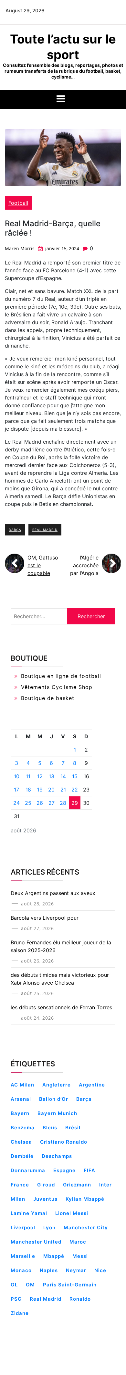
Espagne (64, 1170)
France (20, 1185)
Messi (80, 1256)
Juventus (45, 1199)
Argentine (92, 1085)
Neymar (76, 1270)
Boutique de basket (47, 698)
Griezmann (77, 1185)
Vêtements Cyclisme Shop (56, 687)
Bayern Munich (57, 1113)
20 (51, 789)
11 (28, 776)
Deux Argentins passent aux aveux (53, 893)
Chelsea (21, 1142)
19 (40, 789)
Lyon (49, 1227)
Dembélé (22, 1156)
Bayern (20, 1113)
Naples (49, 1270)
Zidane (20, 1313)
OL (14, 1285)
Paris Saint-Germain (70, 1285)
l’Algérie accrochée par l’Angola (84, 565)
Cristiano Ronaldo (63, 1142)
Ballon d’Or (53, 1099)
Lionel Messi (71, 1213)
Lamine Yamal (29, 1213)
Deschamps (57, 1156)
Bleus (50, 1127)
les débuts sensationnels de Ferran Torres (61, 1007)
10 (16, 776)
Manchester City (86, 1227)
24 (16, 803)
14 (63, 776)
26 (40, 803)
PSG (16, 1299)
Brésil (72, 1127)
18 (28, 789)
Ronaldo (80, 1299)
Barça (15, 530)
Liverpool (23, 1227)
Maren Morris (20, 248)
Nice (100, 1270)
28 (63, 803)
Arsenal (21, 1099)
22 (74, 789)
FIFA (89, 1170)
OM (30, 1285)
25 (28, 803)
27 (51, 803)
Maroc (77, 1242)
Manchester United (36, 1242)
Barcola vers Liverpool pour (45, 918)
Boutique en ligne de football (61, 676)
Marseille (23, 1256)
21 (63, 789)
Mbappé (53, 1256)
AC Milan (22, 1085)
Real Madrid (45, 530)
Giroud (46, 1185)
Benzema (23, 1127)
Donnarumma (28, 1170)
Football (18, 203)
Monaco (21, 1270)
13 (51, 776)
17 (16, 789)
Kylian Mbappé (85, 1199)
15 (75, 776)
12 (40, 776)
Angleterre (56, 1085)
